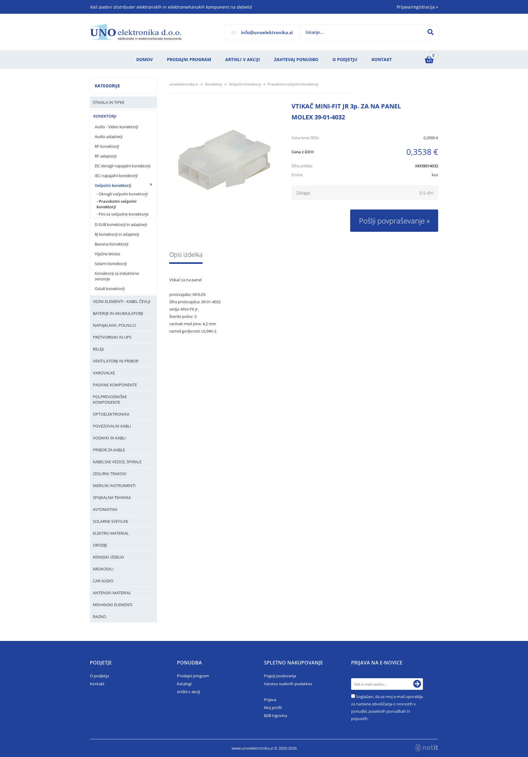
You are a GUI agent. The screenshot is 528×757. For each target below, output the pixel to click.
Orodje (100, 545)
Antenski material (112, 592)
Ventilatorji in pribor (115, 361)
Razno (99, 616)
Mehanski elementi (113, 604)
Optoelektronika (111, 414)
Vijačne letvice (107, 254)
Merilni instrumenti (114, 485)
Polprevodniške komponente (110, 399)
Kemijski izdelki (108, 557)
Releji (98, 349)
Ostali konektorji (110, 288)
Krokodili (103, 569)
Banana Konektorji (111, 244)
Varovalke (104, 373)
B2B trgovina (275, 715)
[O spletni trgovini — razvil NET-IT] (426, 748)
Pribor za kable (109, 450)
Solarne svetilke (110, 521)
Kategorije (107, 86)
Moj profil (273, 707)
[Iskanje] (430, 32)
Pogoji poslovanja (280, 676)
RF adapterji (105, 156)
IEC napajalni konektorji (116, 175)
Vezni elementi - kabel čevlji (121, 301)
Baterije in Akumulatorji (118, 313)
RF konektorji (107, 146)
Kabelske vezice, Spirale (117, 461)
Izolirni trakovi (110, 473)
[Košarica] (429, 59)
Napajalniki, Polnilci (114, 325)
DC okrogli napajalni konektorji (122, 166)
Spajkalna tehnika (112, 497)
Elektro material (111, 533)
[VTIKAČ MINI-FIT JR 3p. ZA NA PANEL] (224, 160)
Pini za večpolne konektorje (123, 214)
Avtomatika (105, 509)
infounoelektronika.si (267, 32)
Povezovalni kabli (112, 426)
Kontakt (382, 59)
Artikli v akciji (242, 59)
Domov (144, 59)
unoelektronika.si (183, 84)
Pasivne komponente (115, 385)
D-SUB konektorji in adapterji (121, 224)
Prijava (270, 699)
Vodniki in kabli (109, 438)
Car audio (103, 581)
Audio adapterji (109, 136)
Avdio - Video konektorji (116, 126)
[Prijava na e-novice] (417, 684)
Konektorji (104, 116)
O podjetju (345, 59)
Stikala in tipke (108, 102)
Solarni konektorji (111, 263)
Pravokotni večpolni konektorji (117, 203)
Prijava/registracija (417, 7)
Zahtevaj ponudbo (296, 59)
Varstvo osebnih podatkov (288, 683)
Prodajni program (189, 59)
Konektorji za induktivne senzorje (117, 276)
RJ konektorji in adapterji (117, 234)
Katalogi (184, 683)
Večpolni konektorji (113, 185)
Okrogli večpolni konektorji (123, 194)
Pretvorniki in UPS (112, 337)
